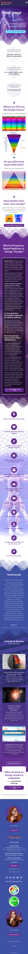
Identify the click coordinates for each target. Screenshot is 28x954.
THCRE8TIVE (15, 935)
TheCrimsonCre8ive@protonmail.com (14, 837)
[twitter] (10, 860)
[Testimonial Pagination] (6, 604)
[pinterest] (21, 860)
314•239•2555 (14, 825)
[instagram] (14, 860)
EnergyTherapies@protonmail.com (14, 830)
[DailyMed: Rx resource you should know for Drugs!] (13, 716)
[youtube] (17, 860)
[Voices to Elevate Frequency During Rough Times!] (13, 644)
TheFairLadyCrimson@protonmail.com (14, 842)
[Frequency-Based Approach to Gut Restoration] (13, 677)
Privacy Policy (14, 928)
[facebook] (7, 860)
